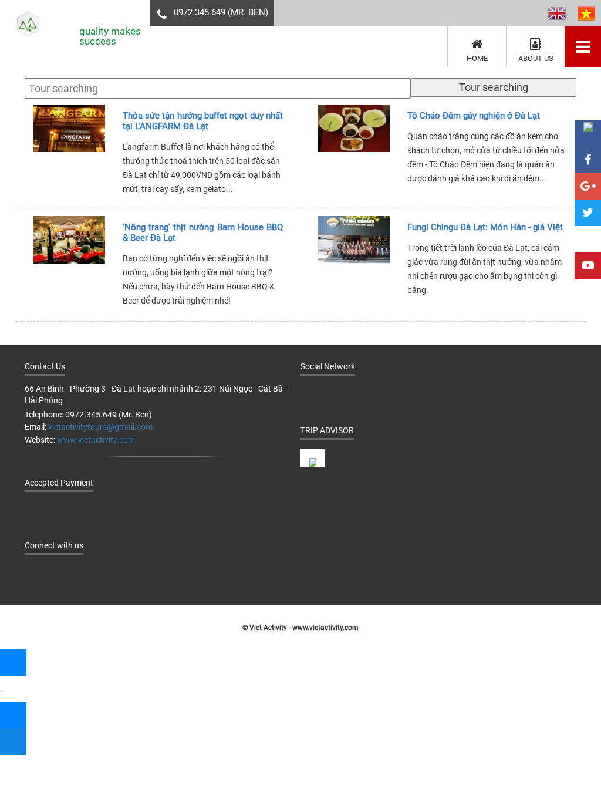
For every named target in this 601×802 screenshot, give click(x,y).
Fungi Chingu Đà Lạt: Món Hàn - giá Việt (485, 227)
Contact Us (45, 366)
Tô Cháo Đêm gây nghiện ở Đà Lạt (473, 115)
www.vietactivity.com (96, 439)
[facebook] (310, 393)
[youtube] (381, 393)
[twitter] (357, 393)
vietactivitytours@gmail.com (100, 427)
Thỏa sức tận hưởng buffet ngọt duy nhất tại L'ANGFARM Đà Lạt (203, 121)
